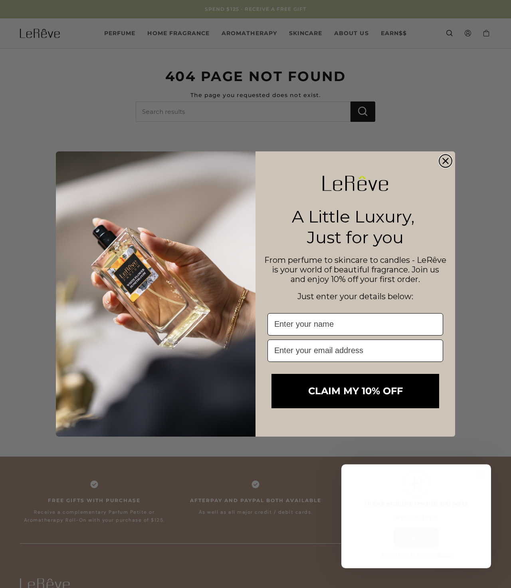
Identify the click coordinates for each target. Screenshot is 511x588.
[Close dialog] (445, 161)
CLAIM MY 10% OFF (355, 391)
